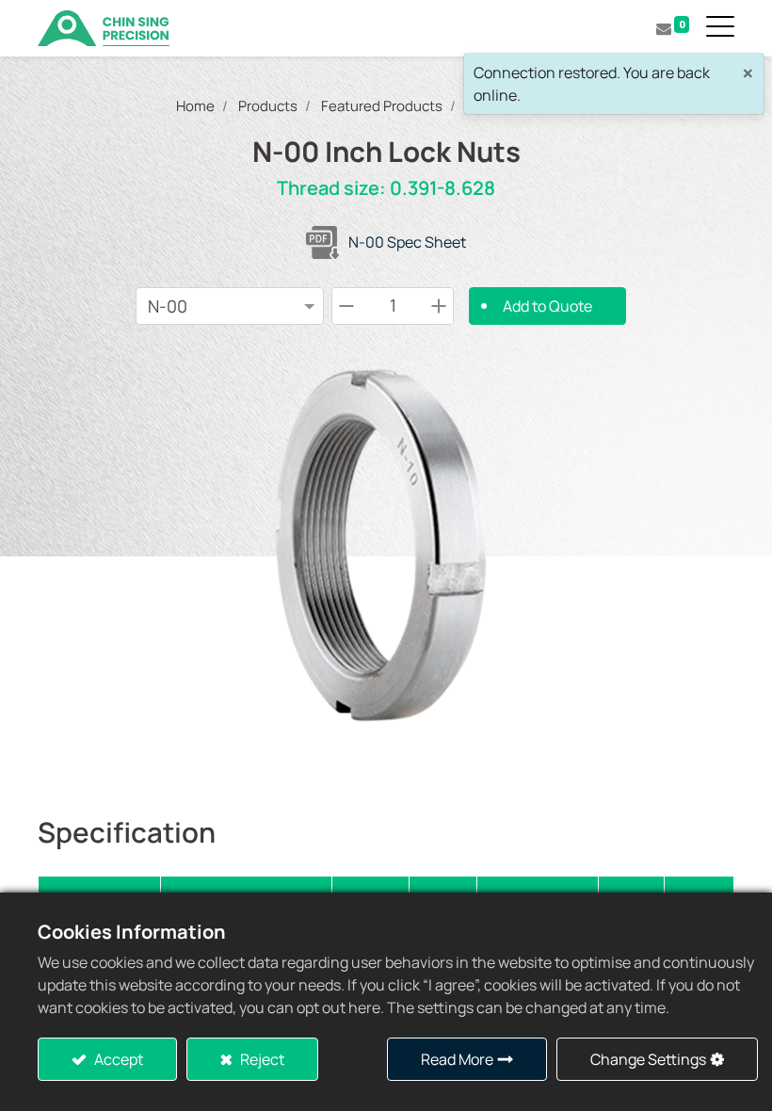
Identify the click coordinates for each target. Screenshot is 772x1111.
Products (268, 106)
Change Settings (648, 1059)
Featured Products (381, 106)
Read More (457, 1059)
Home (195, 106)
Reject (260, 1059)
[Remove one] (346, 306)
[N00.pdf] (322, 242)
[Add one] (439, 306)
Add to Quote (547, 306)
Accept (117, 1059)
